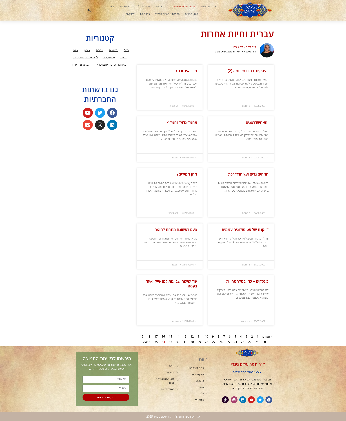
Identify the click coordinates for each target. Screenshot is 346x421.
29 (199, 342)
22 (249, 342)
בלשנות (113, 50)
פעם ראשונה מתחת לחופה (175, 229)
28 (206, 342)
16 (163, 336)
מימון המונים (191, 14)
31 (185, 342)
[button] (89, 10)
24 (235, 342)
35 (156, 342)
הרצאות (159, 6)
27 (213, 342)
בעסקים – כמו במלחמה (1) (247, 281)
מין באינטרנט (186, 70)
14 (177, 336)
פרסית (123, 57)
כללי (126, 50)
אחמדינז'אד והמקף (182, 122)
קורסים (110, 6)
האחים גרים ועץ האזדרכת (248, 174)
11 (199, 336)
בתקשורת (145, 14)
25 (228, 342)
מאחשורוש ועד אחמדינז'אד (110, 64)
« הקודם (267, 336)
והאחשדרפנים (257, 122)
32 (177, 342)
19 (141, 336)
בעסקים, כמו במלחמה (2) (248, 70)
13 (185, 336)
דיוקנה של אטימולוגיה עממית (245, 229)
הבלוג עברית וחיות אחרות (182, 6)
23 (242, 342)
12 (192, 336)
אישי (75, 50)
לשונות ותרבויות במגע (85, 57)
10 (206, 336)
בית (216, 6)
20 (264, 342)
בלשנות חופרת (80, 64)
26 (221, 342)
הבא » (146, 342)
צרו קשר (130, 14)
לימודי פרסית (125, 6)
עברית (99, 50)
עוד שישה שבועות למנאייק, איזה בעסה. (171, 284)
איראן (87, 50)
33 (170, 342)
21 (257, 342)
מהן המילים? (187, 174)
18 (148, 336)
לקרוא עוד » (263, 96)
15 (170, 336)
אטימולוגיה (109, 57)
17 (156, 336)
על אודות (205, 6)
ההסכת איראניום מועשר (167, 14)
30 (192, 342)
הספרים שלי (144, 6)
